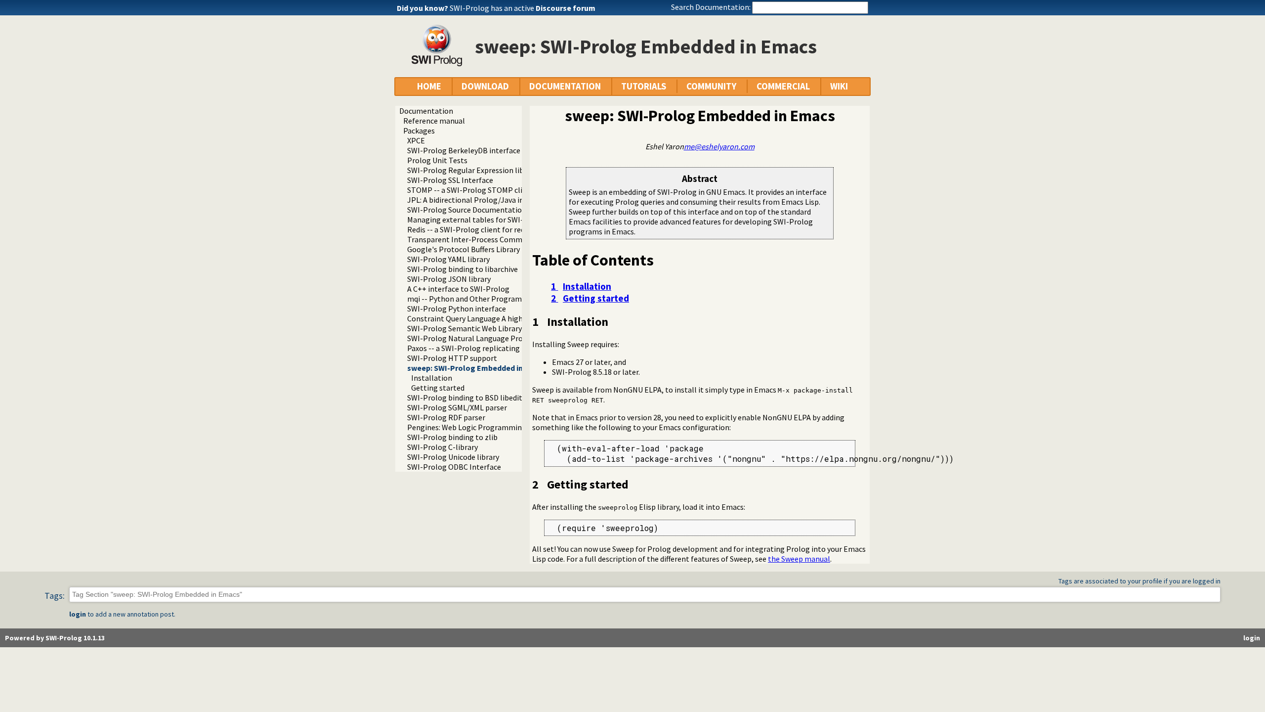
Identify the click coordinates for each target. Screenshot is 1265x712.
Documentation (426, 111)
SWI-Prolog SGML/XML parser (457, 407)
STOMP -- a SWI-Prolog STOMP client (470, 190)
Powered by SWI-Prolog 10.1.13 (55, 637)
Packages (419, 130)
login (77, 614)
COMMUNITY (711, 86)
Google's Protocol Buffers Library (463, 249)
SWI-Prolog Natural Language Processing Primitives (496, 338)
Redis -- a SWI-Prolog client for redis (468, 229)
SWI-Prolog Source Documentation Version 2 (482, 210)
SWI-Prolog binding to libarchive (462, 269)
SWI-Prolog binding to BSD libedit (464, 397)
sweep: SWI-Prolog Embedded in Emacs (477, 368)
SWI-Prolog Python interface (456, 308)
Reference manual (434, 121)
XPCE (416, 140)
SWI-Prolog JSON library (449, 279)
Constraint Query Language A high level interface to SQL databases (520, 318)
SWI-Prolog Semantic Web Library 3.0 (470, 328)
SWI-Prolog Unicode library (453, 457)
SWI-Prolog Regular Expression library (472, 170)
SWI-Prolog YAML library (448, 259)
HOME (429, 86)
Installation (431, 378)
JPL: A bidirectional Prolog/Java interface (477, 200)
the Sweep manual (799, 559)
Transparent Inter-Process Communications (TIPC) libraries (509, 239)
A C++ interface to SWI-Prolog (458, 289)
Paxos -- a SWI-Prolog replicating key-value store (490, 348)
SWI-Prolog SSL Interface (450, 180)
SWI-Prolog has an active (522, 8)
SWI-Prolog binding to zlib (452, 437)
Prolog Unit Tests (437, 160)
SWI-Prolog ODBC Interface (454, 467)
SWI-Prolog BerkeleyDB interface (463, 150)
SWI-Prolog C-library (442, 447)
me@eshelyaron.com (719, 146)
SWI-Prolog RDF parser (446, 417)
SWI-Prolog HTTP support (452, 358)
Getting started (437, 388)
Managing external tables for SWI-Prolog (477, 219)
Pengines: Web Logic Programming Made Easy (484, 427)
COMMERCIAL (783, 86)
